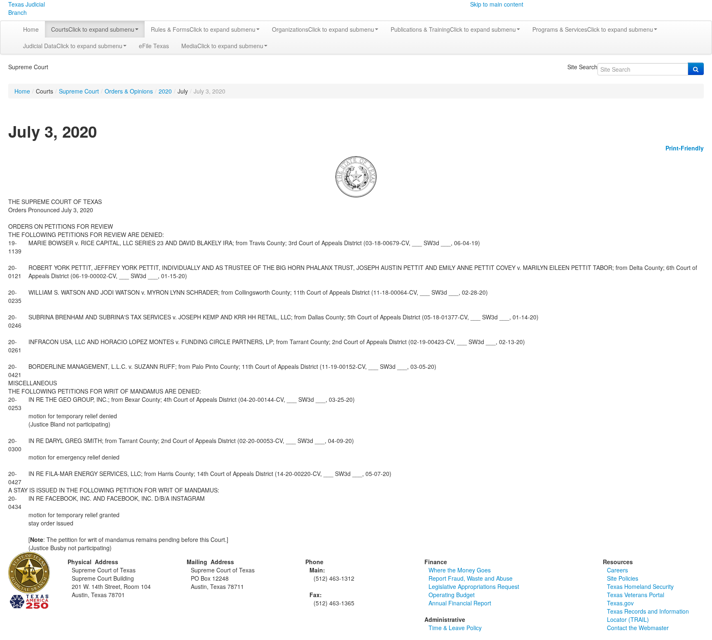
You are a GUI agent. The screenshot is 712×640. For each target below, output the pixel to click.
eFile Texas (154, 46)
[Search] (696, 69)
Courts (92, 29)
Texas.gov (620, 603)
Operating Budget (452, 595)
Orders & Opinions (129, 91)
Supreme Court (79, 91)
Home (31, 29)
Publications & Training (453, 29)
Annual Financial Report (460, 603)
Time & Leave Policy (455, 628)
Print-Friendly (684, 148)
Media (222, 46)
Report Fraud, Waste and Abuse (471, 578)
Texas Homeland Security (640, 586)
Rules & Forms (203, 29)
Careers (617, 570)
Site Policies (622, 578)
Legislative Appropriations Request (474, 586)
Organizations (323, 29)
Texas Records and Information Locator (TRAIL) (648, 615)
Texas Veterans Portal (635, 595)
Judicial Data (72, 46)
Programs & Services (592, 29)
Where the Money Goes (460, 570)
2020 (165, 91)
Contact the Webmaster (638, 628)
